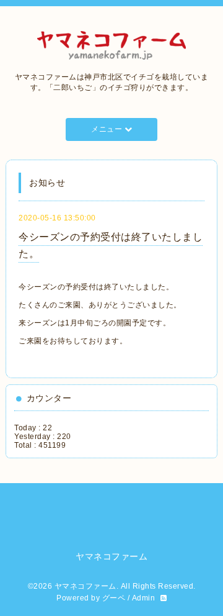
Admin (143, 598)
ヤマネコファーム (85, 586)
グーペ (114, 598)
